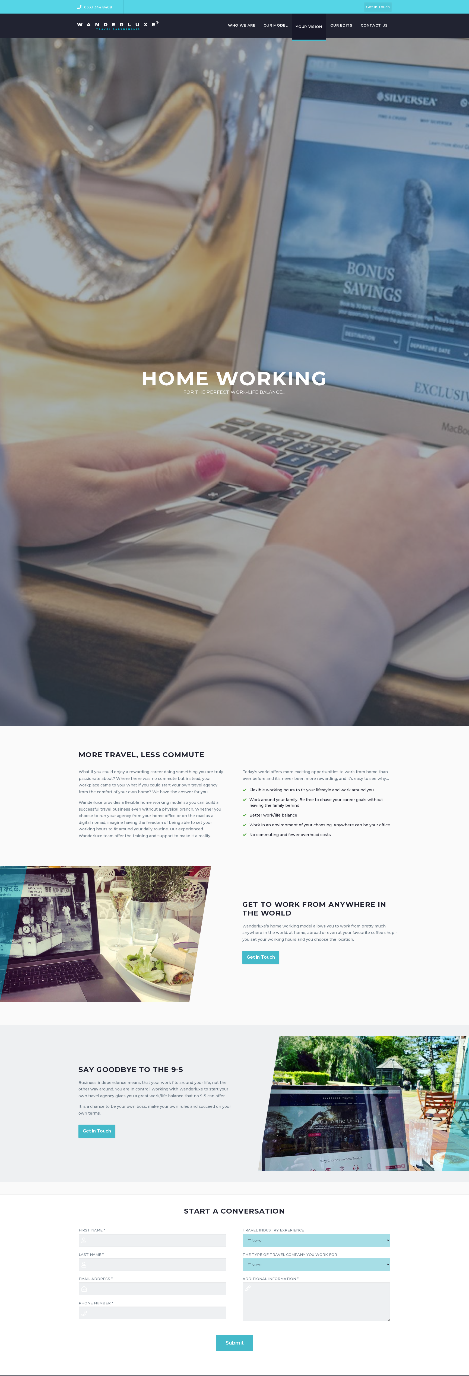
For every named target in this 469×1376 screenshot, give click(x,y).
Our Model (276, 25)
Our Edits (341, 25)
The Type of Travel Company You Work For (290, 1254)
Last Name (91, 1254)
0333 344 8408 (98, 7)
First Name (92, 1230)
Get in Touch (261, 957)
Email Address (96, 1278)
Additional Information (271, 1278)
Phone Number (96, 1303)
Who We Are (241, 25)
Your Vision (309, 26)
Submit (235, 1343)
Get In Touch (378, 7)
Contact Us (374, 25)
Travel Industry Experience (273, 1230)
